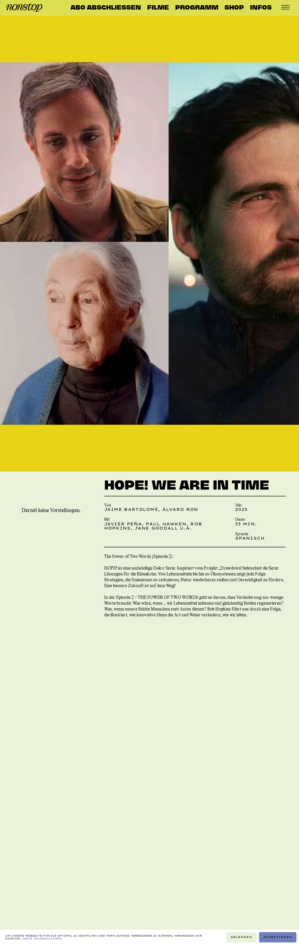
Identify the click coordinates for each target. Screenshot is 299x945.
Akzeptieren (277, 937)
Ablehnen (241, 937)
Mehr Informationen (42, 938)
